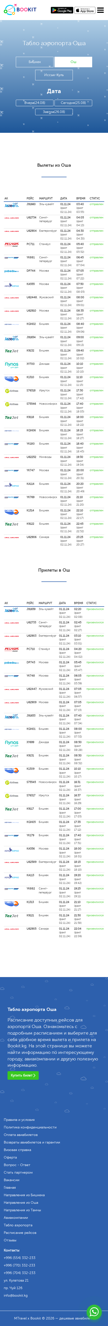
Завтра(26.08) (54, 112)
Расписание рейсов (20, 1233)
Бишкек (35, 62)
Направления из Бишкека (24, 1195)
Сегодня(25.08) (73, 103)
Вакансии (11, 1180)
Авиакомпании (16, 1218)
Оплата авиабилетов (21, 1135)
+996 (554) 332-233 (19, 1258)
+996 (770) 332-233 (19, 1265)
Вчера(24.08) (34, 103)
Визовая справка (17, 1150)
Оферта (10, 1157)
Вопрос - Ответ (17, 1165)
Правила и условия (19, 1120)
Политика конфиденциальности (30, 1127)
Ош (73, 62)
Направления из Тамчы (22, 1210)
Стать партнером (18, 1172)
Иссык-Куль (54, 75)
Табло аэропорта (18, 1225)
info (16, 1295)
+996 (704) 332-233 (19, 1273)
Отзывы (10, 1240)
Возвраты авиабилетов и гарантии (32, 1142)
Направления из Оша (21, 1202)
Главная (10, 1187)
